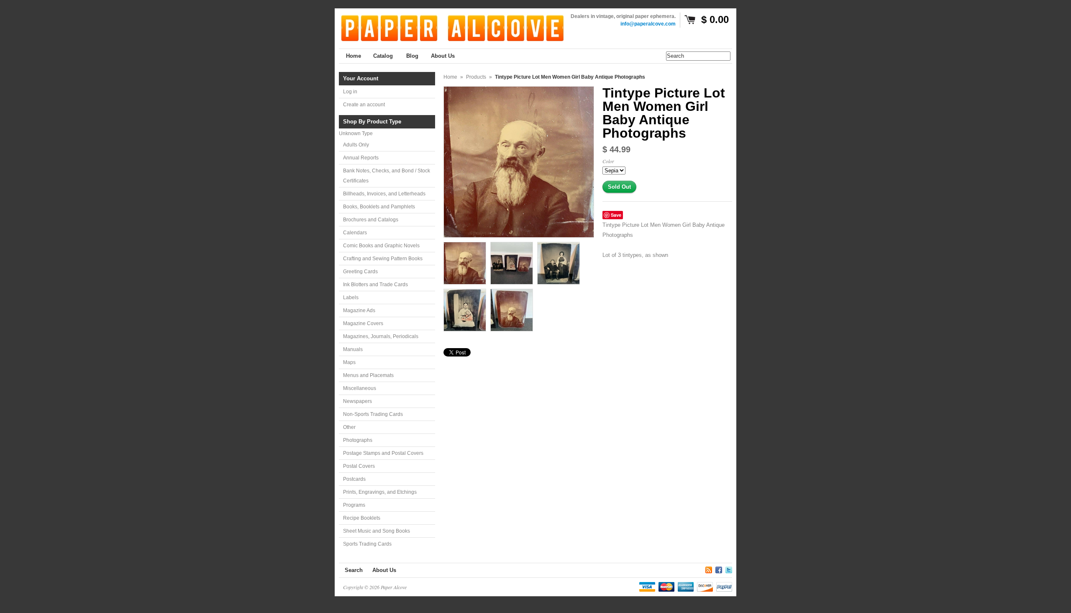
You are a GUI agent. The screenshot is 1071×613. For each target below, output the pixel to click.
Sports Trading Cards (367, 544)
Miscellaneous (359, 388)
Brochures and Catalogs (370, 220)
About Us (384, 570)
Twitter (728, 568)
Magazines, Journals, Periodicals (380, 336)
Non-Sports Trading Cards (373, 414)
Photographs (357, 440)
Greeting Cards (360, 271)
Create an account (364, 105)
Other (349, 427)
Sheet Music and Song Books (376, 531)
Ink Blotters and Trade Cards (375, 284)
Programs (354, 505)
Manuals (353, 349)
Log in (350, 92)
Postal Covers (359, 466)
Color (608, 161)
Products (476, 77)
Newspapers (357, 401)
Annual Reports (361, 158)
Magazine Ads (359, 310)
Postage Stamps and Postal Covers (383, 453)
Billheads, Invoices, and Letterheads (384, 194)
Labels (351, 297)
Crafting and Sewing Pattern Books (383, 259)
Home (450, 77)
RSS (708, 568)
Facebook (718, 568)
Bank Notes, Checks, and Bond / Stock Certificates (386, 176)
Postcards (354, 479)
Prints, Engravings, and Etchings (380, 492)
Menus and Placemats (368, 375)
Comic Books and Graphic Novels (381, 246)
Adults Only (356, 145)
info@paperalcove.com (648, 24)
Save (616, 215)
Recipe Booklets (361, 518)
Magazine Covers (363, 323)
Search (354, 570)
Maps (349, 362)
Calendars (355, 233)
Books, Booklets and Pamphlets (379, 207)
